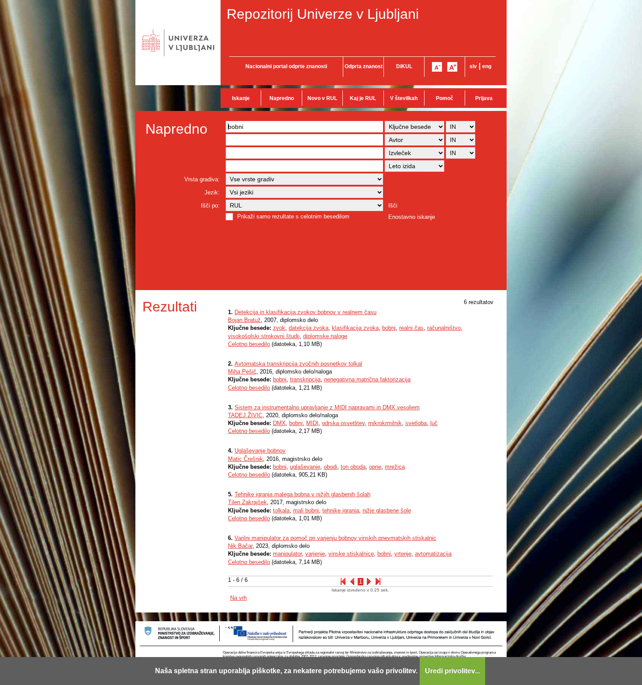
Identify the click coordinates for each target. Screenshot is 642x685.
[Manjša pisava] (437, 67)
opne (375, 467)
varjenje (315, 553)
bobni (389, 328)
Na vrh (238, 598)
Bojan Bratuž (244, 320)
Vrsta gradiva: (202, 179)
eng (486, 66)
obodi (330, 467)
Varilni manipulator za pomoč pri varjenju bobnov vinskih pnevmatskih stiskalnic (335, 538)
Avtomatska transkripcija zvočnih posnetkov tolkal (298, 363)
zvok (279, 328)
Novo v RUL (322, 98)
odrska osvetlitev (343, 423)
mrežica (395, 467)
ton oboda (353, 467)
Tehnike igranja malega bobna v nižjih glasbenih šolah (302, 494)
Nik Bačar (240, 546)
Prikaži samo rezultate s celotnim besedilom (293, 216)
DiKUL (404, 66)
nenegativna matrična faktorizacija (367, 379)
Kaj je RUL (363, 98)
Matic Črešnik (245, 459)
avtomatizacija (433, 553)
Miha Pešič (242, 371)
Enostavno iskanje (411, 217)
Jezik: (212, 192)
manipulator (287, 553)
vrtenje (402, 553)
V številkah (404, 98)
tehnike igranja (340, 510)
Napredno (281, 98)
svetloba (416, 423)
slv (473, 66)
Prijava (484, 98)
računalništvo (444, 328)
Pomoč (444, 98)
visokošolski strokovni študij (264, 336)
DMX (279, 423)
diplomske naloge (325, 336)
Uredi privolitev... (452, 671)
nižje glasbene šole (386, 510)
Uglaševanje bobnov (260, 450)
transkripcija (305, 379)
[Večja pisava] (452, 67)
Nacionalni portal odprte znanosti (286, 66)
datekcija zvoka (308, 328)
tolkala (281, 510)
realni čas (411, 328)
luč (434, 423)
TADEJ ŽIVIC (245, 415)
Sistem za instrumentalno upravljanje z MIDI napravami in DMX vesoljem (327, 407)
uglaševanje (305, 467)
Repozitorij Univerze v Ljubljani (323, 14)
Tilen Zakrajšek (247, 502)
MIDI (312, 423)
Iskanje (241, 98)
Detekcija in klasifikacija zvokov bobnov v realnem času (305, 312)
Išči (392, 205)
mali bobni (306, 510)
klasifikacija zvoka (355, 328)
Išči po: (210, 205)
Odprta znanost (364, 66)
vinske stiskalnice (351, 553)
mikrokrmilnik (385, 423)
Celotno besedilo (249, 344)
